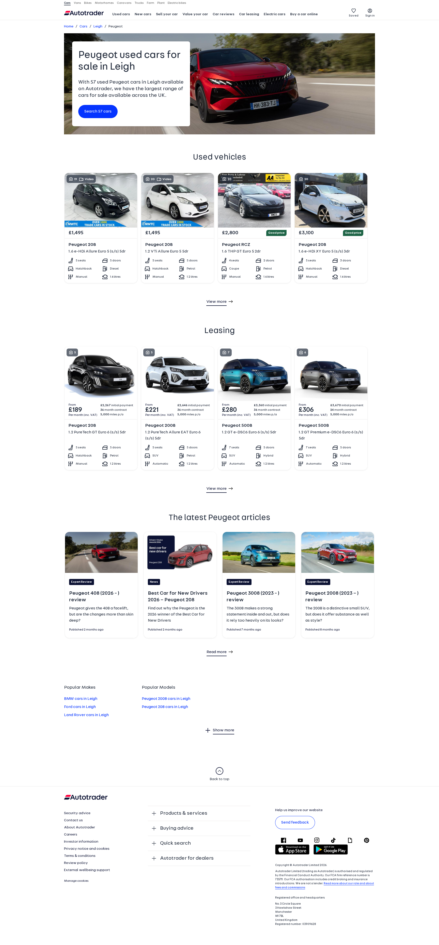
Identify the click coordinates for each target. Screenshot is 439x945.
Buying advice (177, 828)
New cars (143, 14)
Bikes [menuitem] (88, 3)
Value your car (195, 14)
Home (68, 26)
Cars (83, 26)
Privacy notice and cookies (86, 849)
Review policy (76, 863)
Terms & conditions (80, 856)
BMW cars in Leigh (80, 699)
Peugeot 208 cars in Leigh (165, 707)
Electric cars (275, 14)
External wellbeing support (87, 870)
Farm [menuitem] (150, 3)
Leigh (97, 26)
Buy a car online (304, 14)
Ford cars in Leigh (80, 707)
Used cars (121, 14)
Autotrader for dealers (187, 858)
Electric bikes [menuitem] (177, 3)
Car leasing (249, 14)
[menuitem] (121, 15)
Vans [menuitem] (77, 3)
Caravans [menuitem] (124, 3)
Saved (353, 15)
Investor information (81, 842)
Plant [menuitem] (161, 3)
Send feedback (295, 823)
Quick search (175, 843)
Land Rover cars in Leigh (86, 715)
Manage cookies (76, 881)
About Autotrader (79, 827)
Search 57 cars (98, 111)
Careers (70, 835)
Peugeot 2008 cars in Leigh (166, 699)
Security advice (77, 813)
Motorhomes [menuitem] (104, 3)
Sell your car (167, 14)
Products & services (183, 813)
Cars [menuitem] (67, 3)
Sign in (370, 15)
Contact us (73, 820)
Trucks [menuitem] (139, 3)
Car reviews (223, 14)
